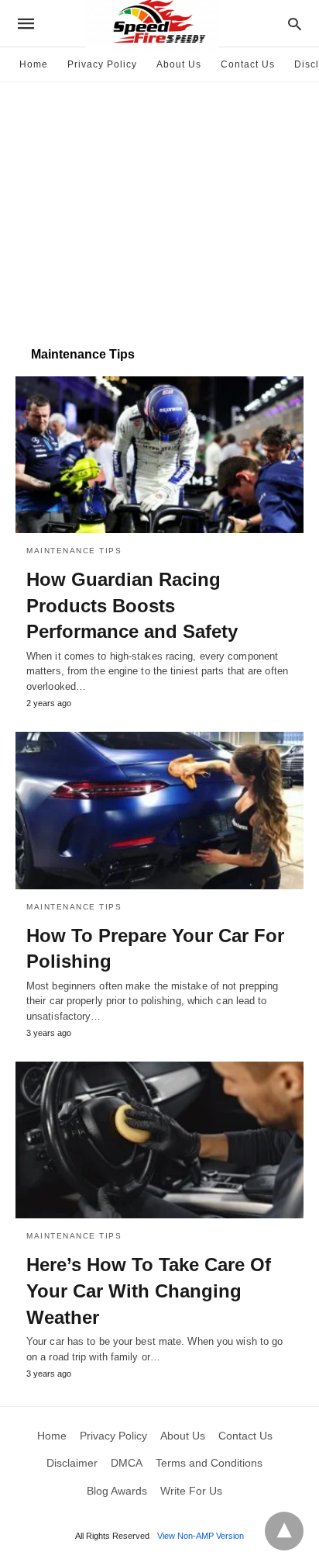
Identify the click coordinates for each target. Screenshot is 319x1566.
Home (33, 64)
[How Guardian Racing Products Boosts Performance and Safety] (159, 454)
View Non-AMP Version (200, 1535)
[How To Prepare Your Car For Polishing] (159, 810)
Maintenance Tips (74, 550)
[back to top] (284, 1531)
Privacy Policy (102, 64)
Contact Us (248, 64)
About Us (178, 64)
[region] (159, 206)
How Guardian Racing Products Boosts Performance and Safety (132, 605)
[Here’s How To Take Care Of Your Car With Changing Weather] (159, 1140)
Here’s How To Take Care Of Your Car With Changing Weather (148, 1290)
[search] (295, 24)
